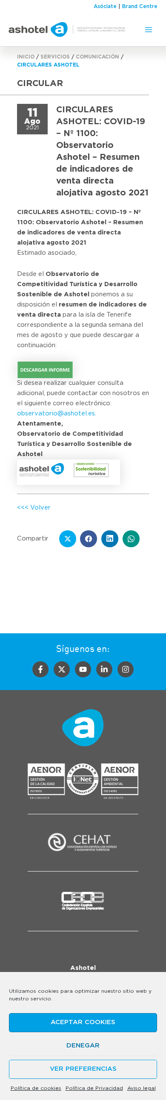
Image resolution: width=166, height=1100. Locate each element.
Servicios (55, 56)
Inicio (25, 56)
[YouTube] (83, 669)
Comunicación (97, 56)
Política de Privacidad (94, 1088)
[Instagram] (125, 669)
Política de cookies (36, 1088)
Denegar (83, 1045)
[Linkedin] (104, 669)
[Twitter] (62, 669)
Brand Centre (139, 6)
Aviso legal (141, 1088)
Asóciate (105, 6)
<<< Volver (34, 507)
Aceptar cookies (83, 1022)
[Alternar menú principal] (148, 30)
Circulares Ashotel (48, 64)
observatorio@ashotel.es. (56, 413)
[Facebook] (40, 669)
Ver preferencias (83, 1069)
